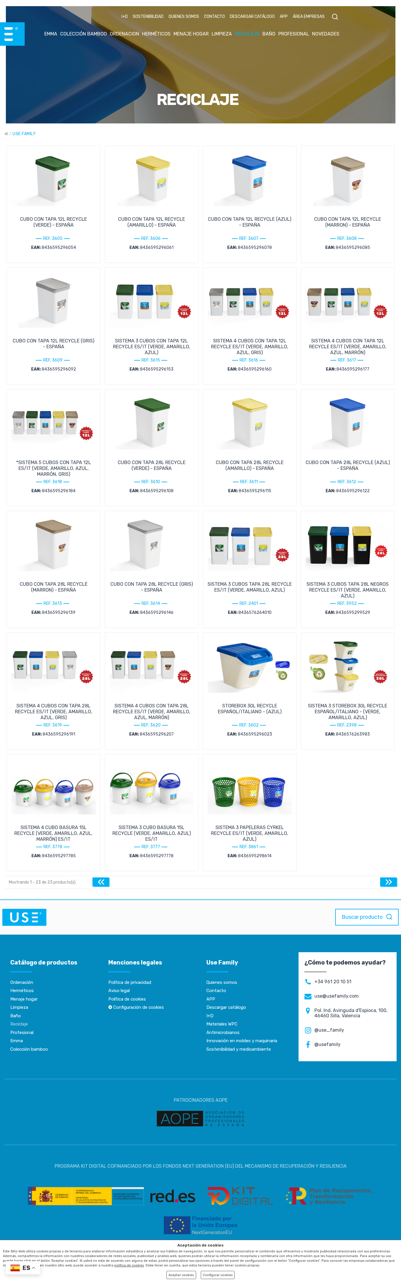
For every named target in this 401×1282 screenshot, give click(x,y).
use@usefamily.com (336, 996)
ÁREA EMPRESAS (309, 16)
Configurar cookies (217, 1275)
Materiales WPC (221, 1024)
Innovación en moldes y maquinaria (241, 1040)
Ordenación (21, 982)
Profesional (21, 1032)
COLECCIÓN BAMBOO (83, 34)
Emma (16, 1040)
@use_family (329, 1030)
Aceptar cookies (181, 1275)
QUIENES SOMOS (184, 16)
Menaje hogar (24, 999)
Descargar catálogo (226, 1007)
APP (284, 16)
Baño (15, 1015)
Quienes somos (221, 982)
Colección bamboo (29, 1049)
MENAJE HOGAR (191, 34)
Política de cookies (127, 999)
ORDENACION (124, 34)
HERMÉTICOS (156, 34)
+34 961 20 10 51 (332, 981)
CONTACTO (214, 16)
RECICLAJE (247, 34)
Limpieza (19, 1007)
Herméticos (22, 990)
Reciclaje (19, 1024)
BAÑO (268, 34)
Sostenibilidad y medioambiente (238, 1049)
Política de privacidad (129, 982)
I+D (125, 16)
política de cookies (129, 1265)
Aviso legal (119, 990)
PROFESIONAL (293, 34)
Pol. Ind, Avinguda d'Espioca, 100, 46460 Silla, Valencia (350, 1013)
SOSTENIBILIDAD (148, 16)
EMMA (50, 34)
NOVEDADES (325, 34)
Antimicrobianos (223, 1032)
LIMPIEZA (222, 34)
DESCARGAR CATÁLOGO (252, 16)
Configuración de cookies (138, 1007)
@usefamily (327, 1044)
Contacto (216, 990)
